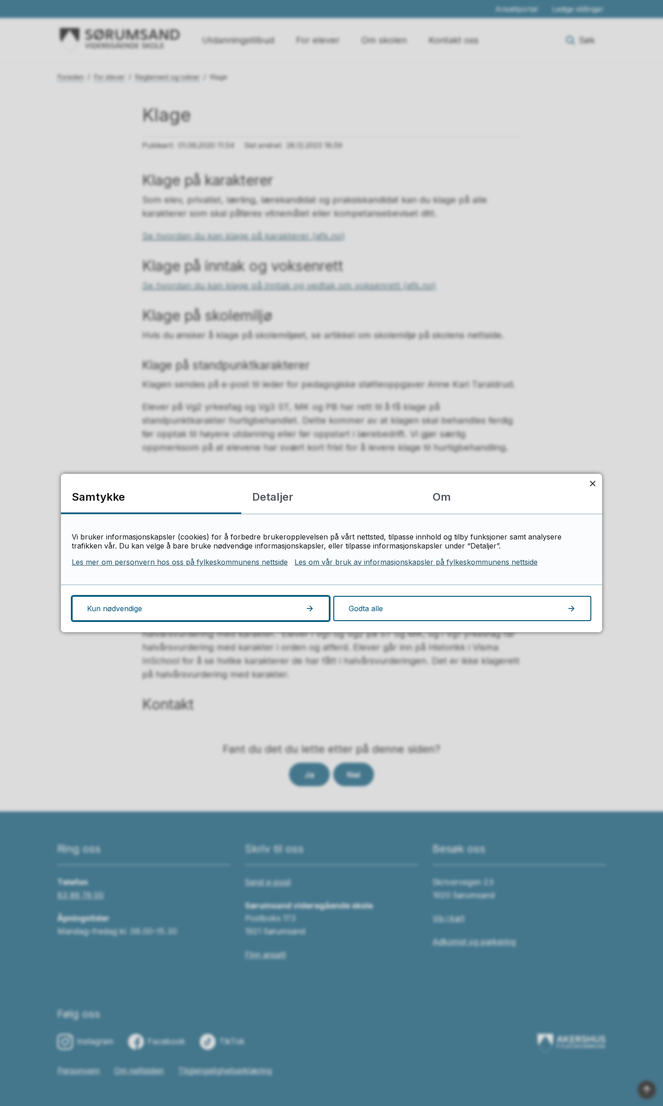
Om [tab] (442, 496)
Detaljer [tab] (272, 496)
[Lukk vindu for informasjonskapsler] (592, 483)
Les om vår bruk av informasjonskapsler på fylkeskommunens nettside (416, 562)
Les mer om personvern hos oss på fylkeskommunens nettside (180, 562)
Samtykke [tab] (98, 496)
